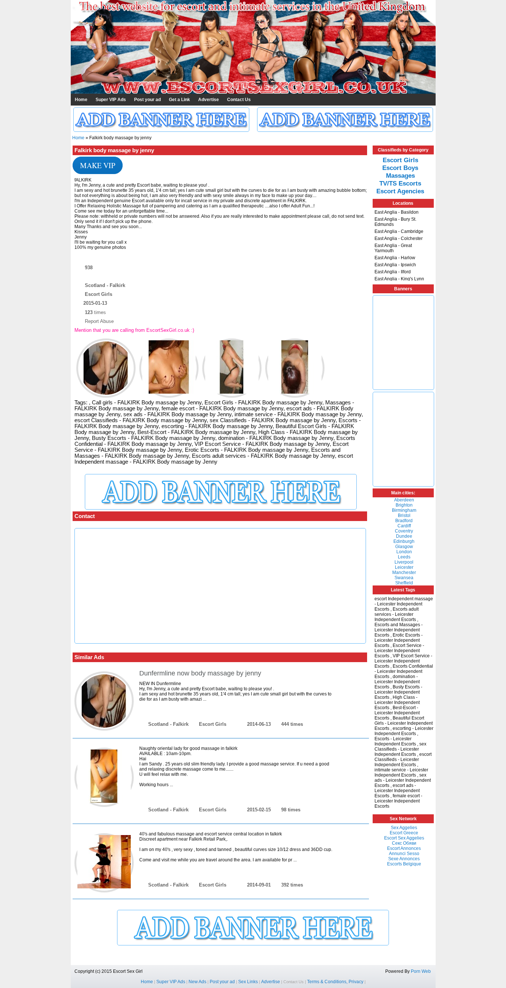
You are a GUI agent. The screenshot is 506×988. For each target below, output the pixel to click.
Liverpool (404, 562)
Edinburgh (404, 541)
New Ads (197, 981)
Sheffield (404, 582)
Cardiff (404, 525)
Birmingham (404, 510)
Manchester (404, 572)
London (404, 551)
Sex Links (248, 981)
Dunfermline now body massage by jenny (200, 673)
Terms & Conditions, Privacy (335, 981)
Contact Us (239, 99)
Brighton (404, 505)
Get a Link (179, 99)
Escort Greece (404, 832)
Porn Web (421, 971)
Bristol (404, 515)
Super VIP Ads (111, 99)
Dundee (404, 536)
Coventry (404, 531)
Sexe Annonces (404, 858)
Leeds (404, 557)
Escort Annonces (404, 848)
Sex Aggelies (404, 827)
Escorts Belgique (404, 864)
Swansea (404, 577)
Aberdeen (404, 500)
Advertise (208, 99)
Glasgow (404, 546)
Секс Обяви (404, 843)
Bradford (404, 520)
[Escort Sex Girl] (253, 92)
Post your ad (147, 99)
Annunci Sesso (404, 853)
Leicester (404, 567)
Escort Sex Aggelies (404, 838)
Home (81, 99)
